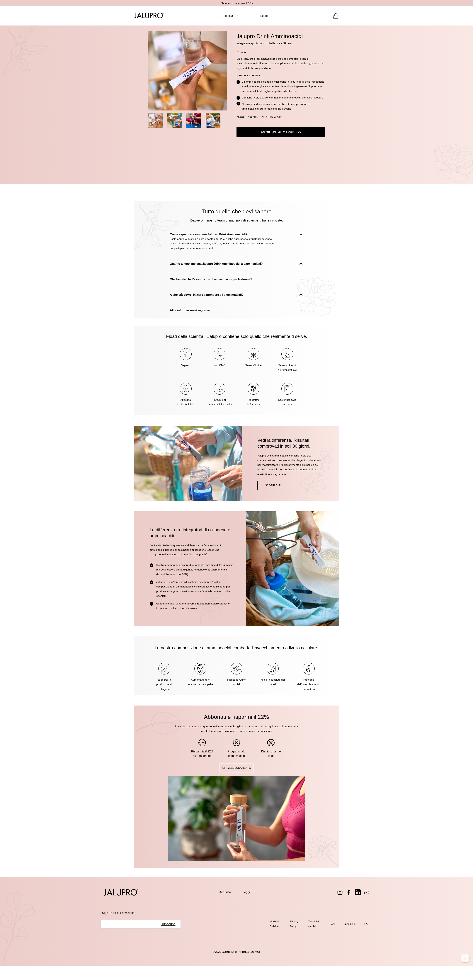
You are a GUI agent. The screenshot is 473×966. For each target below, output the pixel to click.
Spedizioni (349, 923)
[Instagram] (340, 892)
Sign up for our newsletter (118, 912)
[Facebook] (349, 892)
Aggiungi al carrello (281, 132)
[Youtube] (358, 892)
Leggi (246, 892)
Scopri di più (274, 485)
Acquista (225, 892)
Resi (332, 923)
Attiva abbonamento (236, 767)
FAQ (367, 923)
